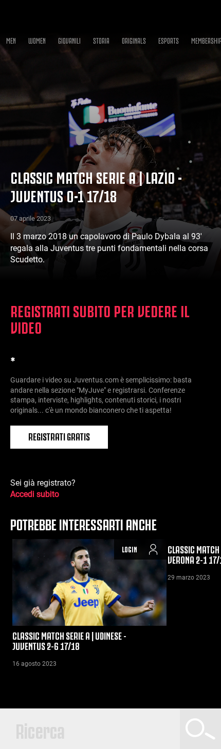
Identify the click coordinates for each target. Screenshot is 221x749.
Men (11, 40)
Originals (134, 40)
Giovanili (69, 40)
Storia (101, 40)
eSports (168, 40)
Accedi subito (34, 494)
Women (37, 40)
